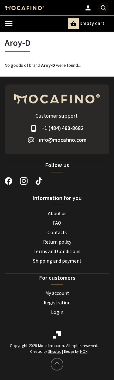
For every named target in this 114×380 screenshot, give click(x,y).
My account (57, 293)
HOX (83, 351)
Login (57, 312)
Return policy (57, 242)
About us (57, 213)
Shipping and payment (57, 261)
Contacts (57, 232)
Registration (57, 302)
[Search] (103, 8)
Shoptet (54, 351)
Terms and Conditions (57, 251)
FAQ (57, 223)
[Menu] (9, 23)
